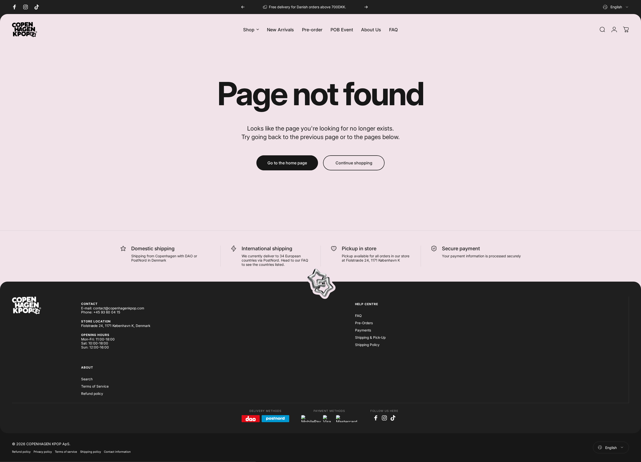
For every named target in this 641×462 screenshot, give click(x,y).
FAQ (358, 316)
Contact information (117, 451)
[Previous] (242, 7)
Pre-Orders (364, 323)
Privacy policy (43, 451)
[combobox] (616, 7)
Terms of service (66, 451)
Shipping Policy (367, 345)
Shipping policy (90, 451)
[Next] (366, 7)
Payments (363, 330)
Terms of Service (95, 386)
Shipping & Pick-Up (370, 337)
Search (87, 379)
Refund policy (92, 394)
